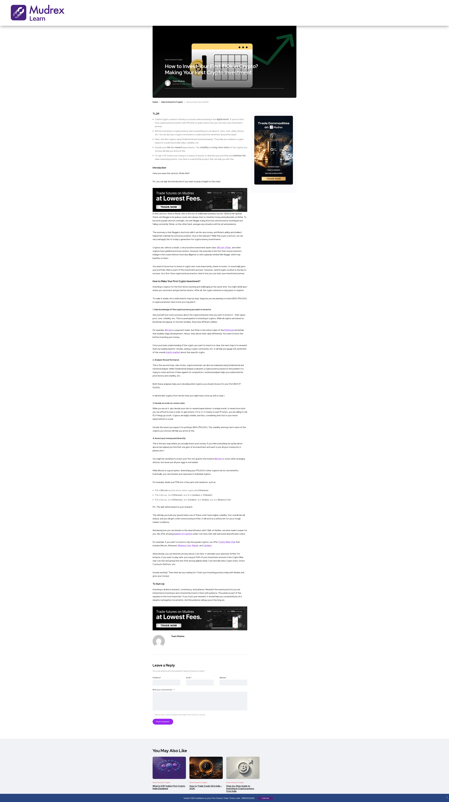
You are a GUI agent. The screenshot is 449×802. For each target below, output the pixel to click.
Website (223, 678)
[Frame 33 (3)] (200, 199)
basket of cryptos (182, 533)
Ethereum (229, 330)
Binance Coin (224, 499)
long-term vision (221, 147)
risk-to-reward (174, 147)
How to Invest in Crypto (172, 102)
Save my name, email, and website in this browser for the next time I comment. (180, 715)
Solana (205, 499)
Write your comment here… (164, 690)
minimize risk (239, 155)
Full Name (157, 678)
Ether (228, 247)
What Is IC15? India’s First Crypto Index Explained (169, 787)
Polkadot (207, 495)
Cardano (196, 495)
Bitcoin (220, 247)
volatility (204, 147)
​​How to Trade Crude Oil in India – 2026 (205, 787)
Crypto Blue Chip (226, 542)
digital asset (222, 119)
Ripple (195, 545)
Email (188, 678)
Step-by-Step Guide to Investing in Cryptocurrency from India (240, 789)
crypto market (172, 352)
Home (155, 102)
